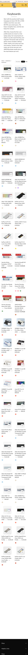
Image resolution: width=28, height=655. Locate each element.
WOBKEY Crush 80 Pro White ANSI (6, 370)
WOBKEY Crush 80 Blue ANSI (6, 390)
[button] (22, 5)
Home (2, 60)
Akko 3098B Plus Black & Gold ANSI (6, 75)
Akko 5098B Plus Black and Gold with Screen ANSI (20, 139)
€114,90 (17, 142)
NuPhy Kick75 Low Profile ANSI (20, 557)
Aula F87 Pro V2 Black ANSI (19, 390)
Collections (8, 60)
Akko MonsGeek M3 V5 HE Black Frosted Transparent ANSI (20, 453)
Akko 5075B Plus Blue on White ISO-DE (6, 139)
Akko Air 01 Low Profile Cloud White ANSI (6, 518)
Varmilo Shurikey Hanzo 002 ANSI (6, 305)
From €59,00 (8, 308)
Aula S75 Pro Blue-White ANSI (6, 430)
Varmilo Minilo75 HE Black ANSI (7, 579)
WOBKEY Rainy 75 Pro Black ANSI (6, 329)
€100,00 (10, 120)
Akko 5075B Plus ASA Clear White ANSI (6, 118)
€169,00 (20, 185)
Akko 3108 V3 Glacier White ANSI (20, 75)
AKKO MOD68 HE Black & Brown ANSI (7, 160)
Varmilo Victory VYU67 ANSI (19, 579)
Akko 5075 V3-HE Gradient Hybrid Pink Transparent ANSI (7, 96)
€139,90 (20, 457)
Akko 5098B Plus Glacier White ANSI (20, 496)
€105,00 (10, 540)
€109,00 (10, 183)
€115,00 (6, 78)
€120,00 (6, 100)
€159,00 (17, 225)
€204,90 (17, 352)
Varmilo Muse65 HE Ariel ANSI (20, 263)
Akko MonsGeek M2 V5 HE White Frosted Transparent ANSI (7, 453)
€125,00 (20, 78)
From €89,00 (5, 141)
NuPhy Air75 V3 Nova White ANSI (6, 222)
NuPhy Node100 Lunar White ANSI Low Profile (6, 558)
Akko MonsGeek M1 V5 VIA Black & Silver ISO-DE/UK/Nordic (20, 181)
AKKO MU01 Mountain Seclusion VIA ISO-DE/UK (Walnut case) (20, 307)
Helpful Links (5, 649)
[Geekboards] (14, 5)
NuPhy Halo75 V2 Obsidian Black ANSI (20, 243)
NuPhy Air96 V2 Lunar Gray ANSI (6, 243)
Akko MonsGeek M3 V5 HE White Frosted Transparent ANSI (7, 475)
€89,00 (17, 393)
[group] (14, 1)
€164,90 (3, 332)
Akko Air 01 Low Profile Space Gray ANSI (20, 518)
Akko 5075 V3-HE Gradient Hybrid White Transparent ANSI (20, 97)
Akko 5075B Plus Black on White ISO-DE (20, 118)
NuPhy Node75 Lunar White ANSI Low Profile (7, 538)
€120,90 (20, 499)
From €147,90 (5, 582)
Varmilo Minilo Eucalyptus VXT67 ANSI (6, 264)
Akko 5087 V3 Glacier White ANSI (6, 496)
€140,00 (6, 205)
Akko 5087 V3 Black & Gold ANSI (20, 474)
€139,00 (24, 540)
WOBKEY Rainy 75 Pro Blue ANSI (6, 349)
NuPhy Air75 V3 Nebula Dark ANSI (20, 202)
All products (18, 61)
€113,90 (10, 519)
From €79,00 (21, 288)
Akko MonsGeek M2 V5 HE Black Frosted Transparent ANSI (20, 431)
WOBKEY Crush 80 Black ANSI (20, 349)
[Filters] (26, 61)
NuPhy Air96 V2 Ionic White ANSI (20, 222)
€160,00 (20, 205)
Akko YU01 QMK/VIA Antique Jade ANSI (7, 202)
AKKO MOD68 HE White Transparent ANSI (6, 181)
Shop (3, 643)
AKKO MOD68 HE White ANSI (20, 160)
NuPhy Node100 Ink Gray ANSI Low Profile (20, 538)
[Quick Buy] (24, 112)
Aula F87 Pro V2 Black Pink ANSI (6, 410)
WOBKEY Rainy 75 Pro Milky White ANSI (20, 330)
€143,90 (20, 435)
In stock (23, 61)
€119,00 (22, 120)
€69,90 (17, 477)
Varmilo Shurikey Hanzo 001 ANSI (19, 285)
